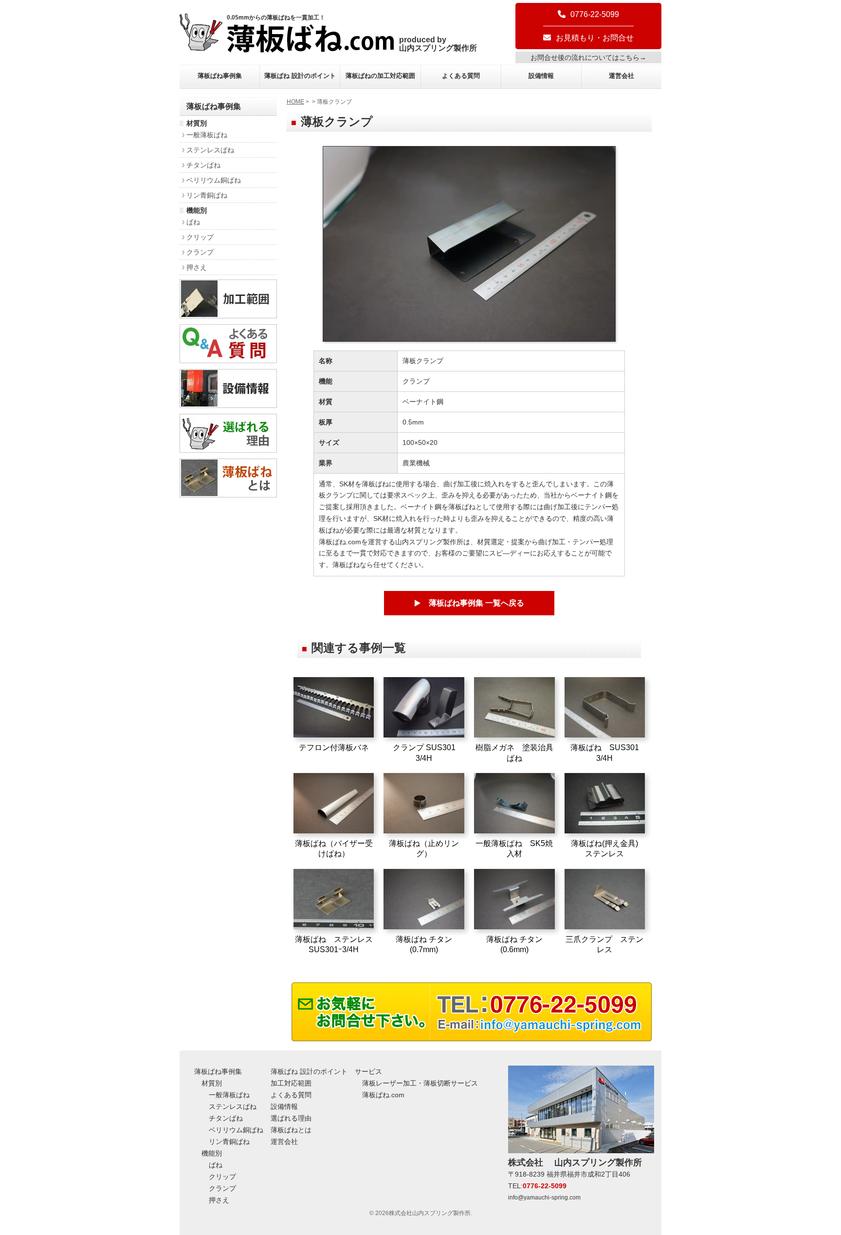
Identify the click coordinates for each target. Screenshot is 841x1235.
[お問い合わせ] (472, 1038)
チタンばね (203, 165)
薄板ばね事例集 (220, 75)
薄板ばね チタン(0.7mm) (424, 944)
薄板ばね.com (383, 1095)
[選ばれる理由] (228, 450)
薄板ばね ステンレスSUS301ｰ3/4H (334, 944)
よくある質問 (461, 75)
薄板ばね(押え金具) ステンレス (608, 848)
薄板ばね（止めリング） (424, 848)
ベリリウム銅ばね (213, 180)
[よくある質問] (228, 360)
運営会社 (621, 75)
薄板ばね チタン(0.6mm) (514, 944)
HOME (295, 101)
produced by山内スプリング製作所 (438, 44)
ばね (193, 222)
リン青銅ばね (206, 195)
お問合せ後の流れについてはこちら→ (588, 57)
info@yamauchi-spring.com (544, 1197)
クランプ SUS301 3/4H (424, 752)
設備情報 (541, 75)
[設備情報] (228, 405)
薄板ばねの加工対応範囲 (380, 75)
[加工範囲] (228, 316)
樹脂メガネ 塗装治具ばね (514, 752)
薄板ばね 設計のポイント (300, 75)
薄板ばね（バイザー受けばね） (334, 848)
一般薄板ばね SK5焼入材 (514, 848)
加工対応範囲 (291, 1083)
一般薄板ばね (206, 135)
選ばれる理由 (291, 1118)
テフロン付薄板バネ (334, 747)
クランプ (200, 252)
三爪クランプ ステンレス (604, 944)
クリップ (200, 237)
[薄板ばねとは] (228, 495)
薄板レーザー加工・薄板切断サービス (420, 1083)
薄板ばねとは (291, 1130)
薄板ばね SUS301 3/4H (604, 752)
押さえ (196, 267)
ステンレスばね (210, 150)
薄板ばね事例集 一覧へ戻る (476, 603)
